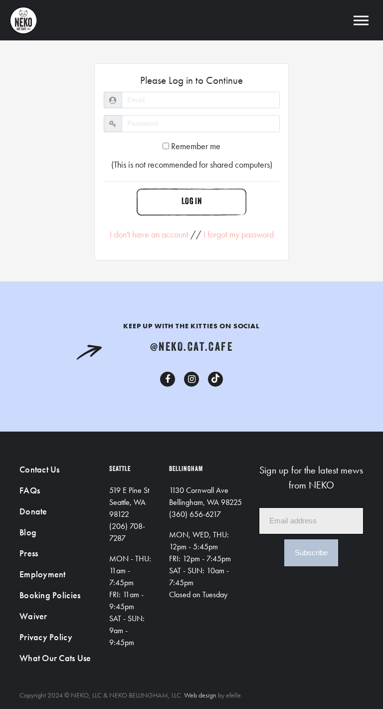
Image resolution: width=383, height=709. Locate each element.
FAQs (29, 490)
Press (28, 553)
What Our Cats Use (55, 658)
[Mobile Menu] (361, 20)
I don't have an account (149, 234)
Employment (42, 574)
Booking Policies (49, 595)
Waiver (33, 616)
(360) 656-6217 (195, 514)
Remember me (194, 146)
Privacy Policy (45, 637)
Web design (200, 695)
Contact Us (39, 469)
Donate (33, 511)
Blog (27, 532)
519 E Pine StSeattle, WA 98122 (129, 502)
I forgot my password (238, 234)
